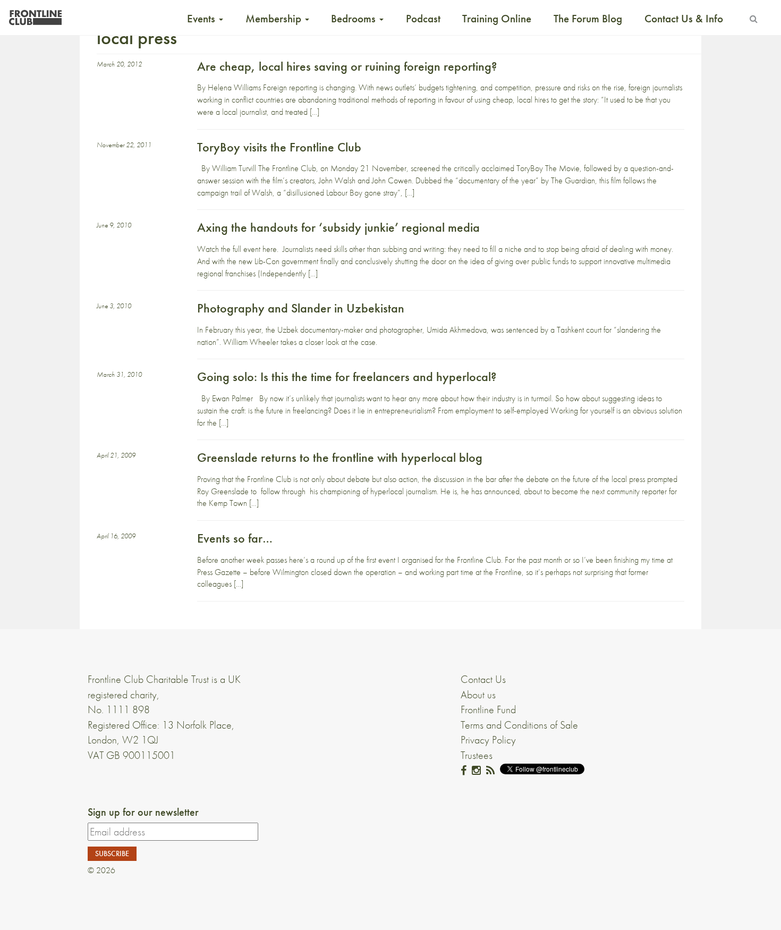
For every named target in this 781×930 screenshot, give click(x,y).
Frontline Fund (488, 709)
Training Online (496, 19)
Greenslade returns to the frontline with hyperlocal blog (339, 457)
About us (478, 694)
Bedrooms (354, 19)
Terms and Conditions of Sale (519, 725)
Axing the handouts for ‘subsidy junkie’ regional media (338, 227)
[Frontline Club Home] (35, 14)
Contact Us (483, 679)
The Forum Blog (588, 19)
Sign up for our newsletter (143, 812)
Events (202, 19)
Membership (274, 19)
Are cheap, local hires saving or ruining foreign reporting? (347, 66)
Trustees (477, 755)
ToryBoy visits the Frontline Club (279, 147)
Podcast (423, 19)
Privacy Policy (488, 740)
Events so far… (235, 538)
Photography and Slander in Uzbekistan (300, 308)
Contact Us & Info (683, 19)
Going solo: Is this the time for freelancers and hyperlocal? (346, 376)
